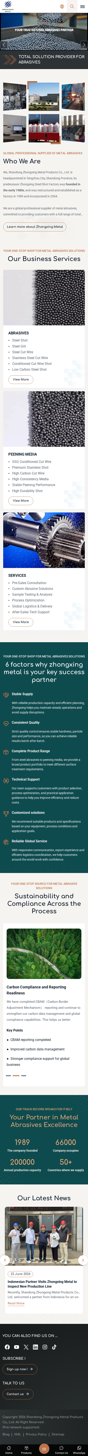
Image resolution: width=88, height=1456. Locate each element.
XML (17, 1434)
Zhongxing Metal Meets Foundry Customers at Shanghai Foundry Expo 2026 (43, 1284)
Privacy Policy (36, 1434)
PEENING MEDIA (22, 454)
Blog (6, 1434)
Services (17, 575)
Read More (16, 1303)
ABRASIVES (18, 333)
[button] (4, 45)
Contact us (15, 1394)
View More (21, 379)
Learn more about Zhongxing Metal (35, 226)
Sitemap (57, 1434)
